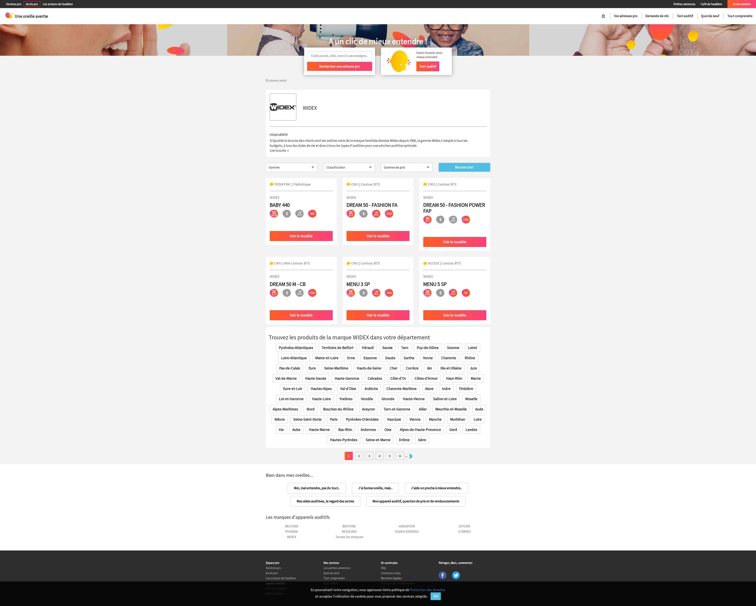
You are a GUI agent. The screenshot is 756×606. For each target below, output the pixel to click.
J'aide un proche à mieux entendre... (436, 488)
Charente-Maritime (401, 388)
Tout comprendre (739, 16)
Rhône (470, 357)
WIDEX (291, 537)
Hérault (368, 347)
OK (435, 596)
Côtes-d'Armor (426, 378)
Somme (453, 347)
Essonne (370, 357)
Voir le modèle (301, 236)
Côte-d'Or (398, 378)
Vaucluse (394, 419)
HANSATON (406, 526)
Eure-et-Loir (292, 388)
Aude (479, 409)
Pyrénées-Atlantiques (296, 347)
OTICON (464, 526)
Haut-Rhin (454, 378)
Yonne (428, 357)
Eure (312, 368)
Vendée (367, 398)
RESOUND (349, 531)
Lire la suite (278, 150)
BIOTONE (349, 526)
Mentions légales (391, 578)
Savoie (387, 347)
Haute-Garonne (347, 378)
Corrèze (412, 368)
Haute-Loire (321, 398)
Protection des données (427, 589)
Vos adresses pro (625, 16)
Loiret (472, 347)
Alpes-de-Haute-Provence (420, 429)
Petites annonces (684, 4)
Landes (471, 429)
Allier (423, 409)
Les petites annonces (336, 568)
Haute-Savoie (315, 378)
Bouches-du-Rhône (338, 409)
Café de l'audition (711, 4)
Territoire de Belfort (337, 347)
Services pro (13, 4)
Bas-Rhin (345, 429)
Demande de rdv (657, 16)
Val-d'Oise (348, 388)
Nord (311, 409)
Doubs (390, 357)
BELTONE (291, 526)
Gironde (388, 398)
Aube (296, 429)
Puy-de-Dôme (428, 347)
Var (281, 429)
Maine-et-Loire (326, 357)
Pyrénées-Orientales (362, 419)
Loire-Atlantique (294, 357)
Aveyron (368, 409)
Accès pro (32, 4)
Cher (393, 368)
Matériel (274, 80)
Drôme (404, 439)
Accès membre (742, 4)
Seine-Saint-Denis (307, 419)
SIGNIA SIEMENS (407, 531)
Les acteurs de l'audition (58, 4)
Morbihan (457, 419)
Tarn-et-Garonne (397, 409)
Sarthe (409, 357)
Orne (351, 357)
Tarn (404, 347)
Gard (453, 429)
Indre (446, 388)
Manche (435, 419)
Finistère (466, 388)
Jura (473, 368)
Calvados (375, 378)
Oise (387, 429)
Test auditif (685, 16)
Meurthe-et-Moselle (451, 409)
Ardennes (368, 429)
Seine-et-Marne (378, 439)
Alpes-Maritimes (285, 409)
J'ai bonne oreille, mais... (375, 488)
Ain (429, 368)
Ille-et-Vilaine (450, 368)
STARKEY (464, 531)
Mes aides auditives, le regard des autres (325, 501)
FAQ (383, 568)
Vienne (415, 419)
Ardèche (371, 388)
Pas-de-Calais (289, 368)
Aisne (429, 388)
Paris (333, 419)
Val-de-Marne (286, 378)
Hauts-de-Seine (369, 368)
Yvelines (345, 398)
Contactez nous (391, 573)
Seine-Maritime (336, 368)
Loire (478, 419)
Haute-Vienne (414, 398)
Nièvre (279, 419)
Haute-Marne (319, 429)
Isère (422, 439)
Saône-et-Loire (445, 398)
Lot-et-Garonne (291, 398)
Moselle (471, 398)
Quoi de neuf (710, 16)
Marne (476, 378)
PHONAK (291, 531)
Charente (448, 357)
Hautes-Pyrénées (343, 439)
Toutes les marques (349, 537)
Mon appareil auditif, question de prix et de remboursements (415, 501)
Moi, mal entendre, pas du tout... (317, 488)
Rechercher (464, 167)
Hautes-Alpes (321, 388)
